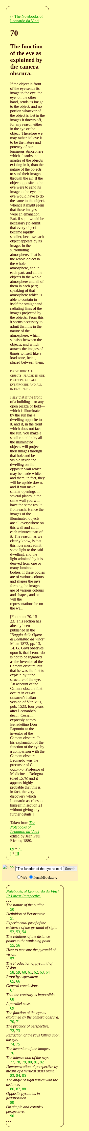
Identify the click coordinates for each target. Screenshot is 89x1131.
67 (12, 990)
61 (30, 972)
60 (24, 972)
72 (12, 1030)
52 (12, 932)
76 (12, 1053)
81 (36, 1062)
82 (42, 1062)
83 (12, 1075)
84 (18, 1075)
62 (36, 972)
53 (18, 932)
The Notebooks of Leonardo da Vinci (26, 18)
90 (12, 1116)
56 (18, 945)
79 (24, 1062)
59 (18, 972)
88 (24, 1089)
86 (12, 1089)
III (17, 853)
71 (20, 849)
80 (30, 1062)
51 (12, 918)
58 (12, 972)
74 (12, 1044)
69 (12, 849)
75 (18, 1044)
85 (24, 1075)
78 (18, 1062)
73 (18, 1030)
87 (18, 1089)
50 (12, 909)
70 (12, 1022)
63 (42, 972)
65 (12, 981)
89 (12, 1102)
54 (24, 932)
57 (12, 959)
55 (12, 945)
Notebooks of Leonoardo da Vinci (32, 891)
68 (12, 999)
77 (12, 1062)
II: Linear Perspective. (23, 896)
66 (18, 981)
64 (48, 972)
